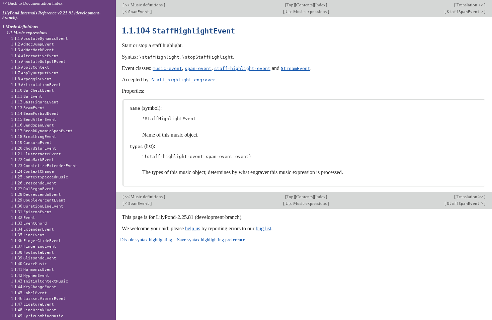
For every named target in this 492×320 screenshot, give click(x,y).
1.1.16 (32, 125)
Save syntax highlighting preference (211, 239)
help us (192, 228)
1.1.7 (35, 72)
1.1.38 (32, 252)
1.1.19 (31, 142)
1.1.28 (36, 194)
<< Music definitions (144, 4)
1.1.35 (28, 234)
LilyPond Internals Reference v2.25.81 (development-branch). (51, 15)
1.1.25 (39, 176)
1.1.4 (35, 55)
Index (320, 4)
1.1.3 (32, 49)
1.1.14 (35, 113)
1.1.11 (26, 96)
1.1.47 (32, 304)
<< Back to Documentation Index (32, 3)
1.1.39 (33, 257)
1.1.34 (32, 229)
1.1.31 (31, 211)
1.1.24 (32, 171)
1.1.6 (30, 67)
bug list (263, 228)
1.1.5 (38, 61)
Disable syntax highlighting (146, 239)
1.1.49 (37, 315)
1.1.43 (39, 281)
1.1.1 (39, 38)
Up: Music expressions (306, 11)
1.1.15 (33, 119)
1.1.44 (33, 286)
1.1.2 (32, 44)
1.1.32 (23, 217)
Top (290, 4)
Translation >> (470, 4)
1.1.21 (36, 153)
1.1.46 (38, 298)
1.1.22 (32, 159)
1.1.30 (37, 206)
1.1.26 (33, 182)
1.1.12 (35, 101)
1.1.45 (29, 292)
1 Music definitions (20, 26)
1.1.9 (36, 84)
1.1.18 (33, 136)
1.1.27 (32, 188)
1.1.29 (38, 200)
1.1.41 (32, 269)
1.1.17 (42, 130)
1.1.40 (29, 263)
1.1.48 (33, 309)
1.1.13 (28, 107)
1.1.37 (33, 246)
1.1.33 (29, 223)
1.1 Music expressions (27, 32)
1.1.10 (32, 90)
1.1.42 (30, 275)
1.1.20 (33, 148)
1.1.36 (36, 240)
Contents (304, 4)
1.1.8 (31, 78)
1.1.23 (44, 165)
